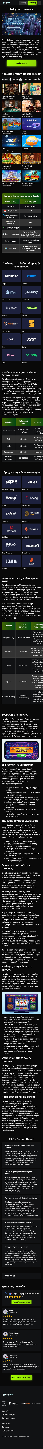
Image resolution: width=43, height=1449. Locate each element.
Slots (35, 79)
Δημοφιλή (5, 79)
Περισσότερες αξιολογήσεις (21, 1377)
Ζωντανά (15, 79)
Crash (26, 79)
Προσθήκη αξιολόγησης (21, 1302)
